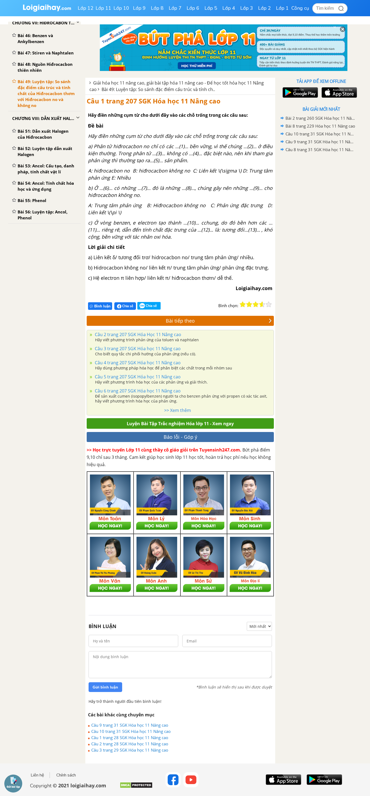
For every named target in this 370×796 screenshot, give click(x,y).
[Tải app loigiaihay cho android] (300, 92)
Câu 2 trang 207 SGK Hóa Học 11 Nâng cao (137, 334)
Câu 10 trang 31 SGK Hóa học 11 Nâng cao (131, 731)
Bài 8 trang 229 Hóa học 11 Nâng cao (320, 126)
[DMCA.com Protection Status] (136, 787)
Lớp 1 (282, 8)
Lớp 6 (193, 8)
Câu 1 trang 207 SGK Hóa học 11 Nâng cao (153, 100)
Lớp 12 (85, 8)
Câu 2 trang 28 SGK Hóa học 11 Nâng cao (129, 743)
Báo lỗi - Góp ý (180, 437)
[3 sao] (255, 304)
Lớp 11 (103, 8)
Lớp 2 (264, 8)
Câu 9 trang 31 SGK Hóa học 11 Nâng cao (129, 725)
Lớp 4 (228, 8)
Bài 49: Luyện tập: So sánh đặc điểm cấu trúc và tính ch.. (158, 89)
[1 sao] (242, 304)
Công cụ (300, 8)
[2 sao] (249, 304)
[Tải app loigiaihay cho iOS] (339, 92)
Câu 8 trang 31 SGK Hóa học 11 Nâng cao (320, 149)
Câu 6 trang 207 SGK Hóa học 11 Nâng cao (137, 391)
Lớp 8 (157, 8)
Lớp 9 (139, 8)
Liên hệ (37, 775)
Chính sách (66, 775)
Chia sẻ (127, 306)
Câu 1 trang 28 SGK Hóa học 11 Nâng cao (129, 737)
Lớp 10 (121, 8)
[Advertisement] (321, 239)
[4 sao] (262, 304)
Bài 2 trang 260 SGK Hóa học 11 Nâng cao (320, 118)
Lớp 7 (175, 8)
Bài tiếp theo (180, 320)
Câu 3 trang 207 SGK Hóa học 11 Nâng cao (137, 349)
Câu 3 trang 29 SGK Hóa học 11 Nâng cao (129, 750)
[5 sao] (268, 304)
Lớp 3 (246, 8)
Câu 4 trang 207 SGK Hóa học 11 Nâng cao (137, 363)
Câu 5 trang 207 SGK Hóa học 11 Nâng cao (137, 377)
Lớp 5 (211, 8)
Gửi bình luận (105, 687)
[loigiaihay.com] (46, 10)
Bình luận (102, 306)
